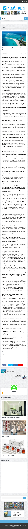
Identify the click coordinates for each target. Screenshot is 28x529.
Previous (10, 369)
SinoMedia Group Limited (15, 525)
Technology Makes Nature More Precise (11, 417)
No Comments (4, 53)
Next (18, 375)
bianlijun (7, 52)
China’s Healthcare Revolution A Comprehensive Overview (15, 22)
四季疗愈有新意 (10, 371)
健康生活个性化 (17, 377)
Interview (19, 52)
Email (25, 53)
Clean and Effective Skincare (8, 455)
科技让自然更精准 (5, 436)
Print (21, 53)
